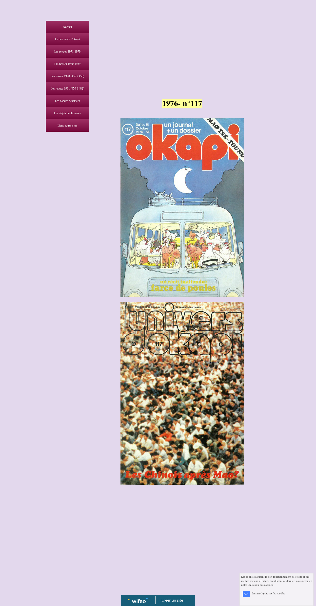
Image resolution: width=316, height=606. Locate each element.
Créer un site (172, 600)
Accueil (67, 27)
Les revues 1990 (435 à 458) (67, 76)
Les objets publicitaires (67, 113)
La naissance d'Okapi (67, 39)
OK (246, 593)
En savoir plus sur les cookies (268, 593)
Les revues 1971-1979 (67, 51)
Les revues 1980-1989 (67, 64)
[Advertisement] (66, 233)
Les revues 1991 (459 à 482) (67, 88)
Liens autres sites (68, 125)
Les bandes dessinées (67, 101)
